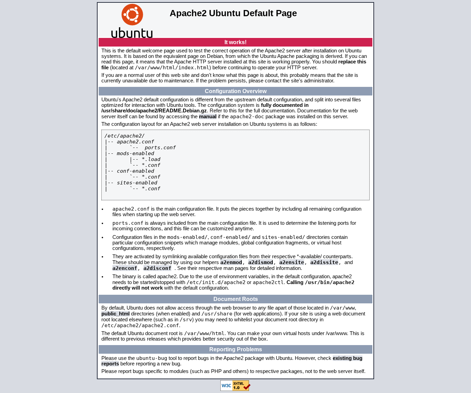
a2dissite (324, 262)
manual (208, 116)
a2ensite (291, 262)
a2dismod (260, 262)
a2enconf (124, 268)
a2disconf (157, 268)
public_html (115, 313)
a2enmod (231, 262)
